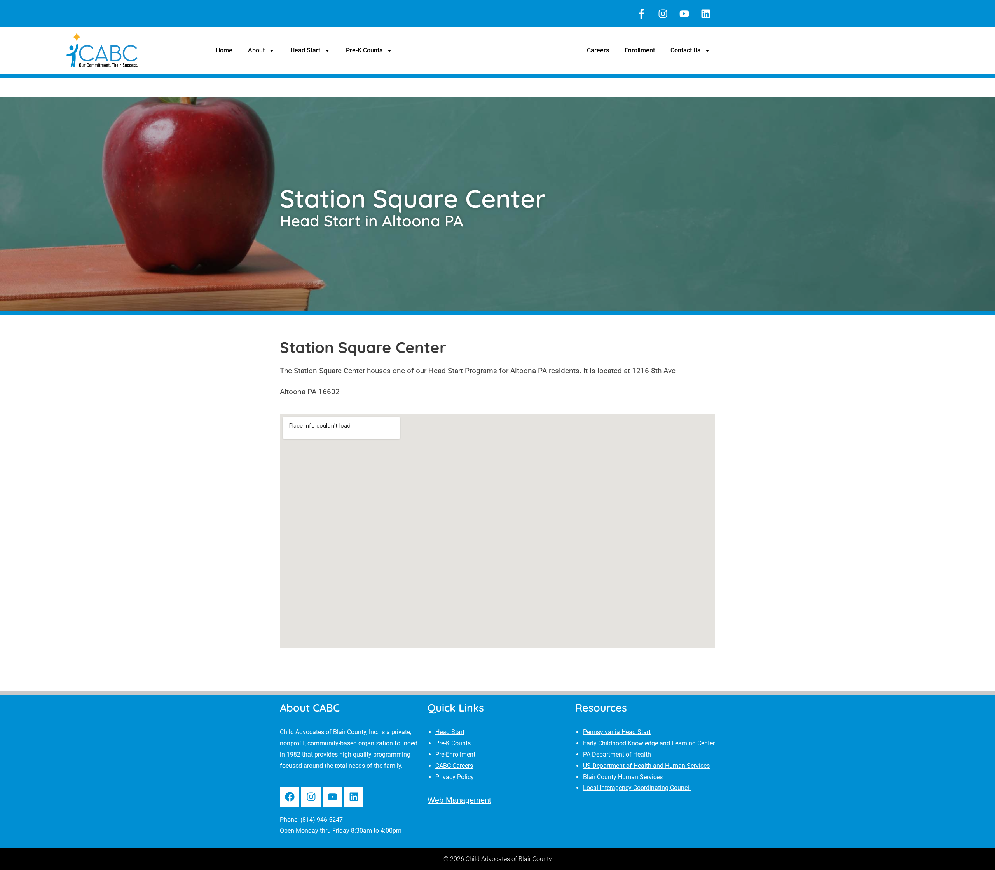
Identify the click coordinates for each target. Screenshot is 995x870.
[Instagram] (662, 13)
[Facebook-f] (641, 13)
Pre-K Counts (364, 50)
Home (224, 50)
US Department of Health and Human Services (646, 765)
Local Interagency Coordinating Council (637, 788)
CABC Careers (454, 765)
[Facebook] (289, 797)
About (256, 50)
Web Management (459, 800)
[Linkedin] (705, 13)
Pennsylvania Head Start (617, 732)
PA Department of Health (617, 754)
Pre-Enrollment (455, 754)
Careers (598, 50)
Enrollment (640, 50)
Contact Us (685, 50)
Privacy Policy (454, 777)
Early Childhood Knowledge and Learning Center (649, 743)
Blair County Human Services (623, 777)
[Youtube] (684, 13)
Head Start (305, 50)
